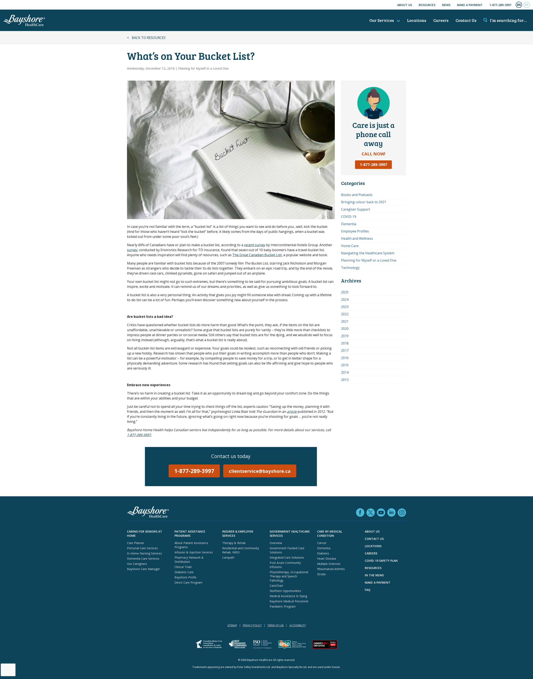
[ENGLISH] (519, 5)
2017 (345, 350)
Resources (427, 5)
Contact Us (466, 20)
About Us (404, 5)
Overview (276, 543)
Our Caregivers (137, 564)
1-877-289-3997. (139, 435)
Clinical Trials (183, 567)
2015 (345, 365)
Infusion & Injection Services (193, 552)
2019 (345, 336)
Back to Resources (149, 37)
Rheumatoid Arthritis (331, 569)
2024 (345, 299)
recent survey (254, 245)
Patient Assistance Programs (189, 533)
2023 (345, 307)
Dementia (348, 224)
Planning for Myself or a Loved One (203, 68)
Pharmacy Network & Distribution (189, 559)
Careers (440, 20)
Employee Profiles (355, 231)
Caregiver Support (355, 209)
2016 (345, 358)
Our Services (382, 20)
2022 (345, 314)
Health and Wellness (357, 238)
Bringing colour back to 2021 (363, 202)
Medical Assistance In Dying (288, 596)
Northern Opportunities (285, 591)
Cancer (321, 543)
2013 (345, 379)
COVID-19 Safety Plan (381, 561)
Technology (350, 267)
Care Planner (135, 543)
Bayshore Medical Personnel (289, 601)
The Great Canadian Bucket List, (257, 255)
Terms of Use (275, 625)
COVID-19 (348, 216)
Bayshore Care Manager (143, 569)
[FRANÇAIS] (527, 5)
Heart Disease (326, 558)
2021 (345, 321)
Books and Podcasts (356, 194)
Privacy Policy (252, 625)
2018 (345, 343)
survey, (132, 250)
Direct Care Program (188, 582)
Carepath (228, 557)
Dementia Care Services (143, 558)
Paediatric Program (283, 606)
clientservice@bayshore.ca (260, 471)
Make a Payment (470, 5)
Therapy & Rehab (234, 543)
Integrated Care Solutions (287, 557)
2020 (345, 328)
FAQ (367, 590)
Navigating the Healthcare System (367, 253)
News (446, 5)
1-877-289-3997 (500, 5)
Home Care (350, 245)
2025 (345, 292)
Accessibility (297, 625)
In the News (374, 575)
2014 (345, 372)
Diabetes (323, 553)
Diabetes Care (184, 572)
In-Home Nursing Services (144, 553)
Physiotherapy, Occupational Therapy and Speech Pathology (289, 576)
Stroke (321, 574)
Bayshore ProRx (185, 577)
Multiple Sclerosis (328, 564)
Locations (416, 20)
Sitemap (232, 625)
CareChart (276, 586)
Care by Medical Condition (329, 533)
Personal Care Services (142, 548)
